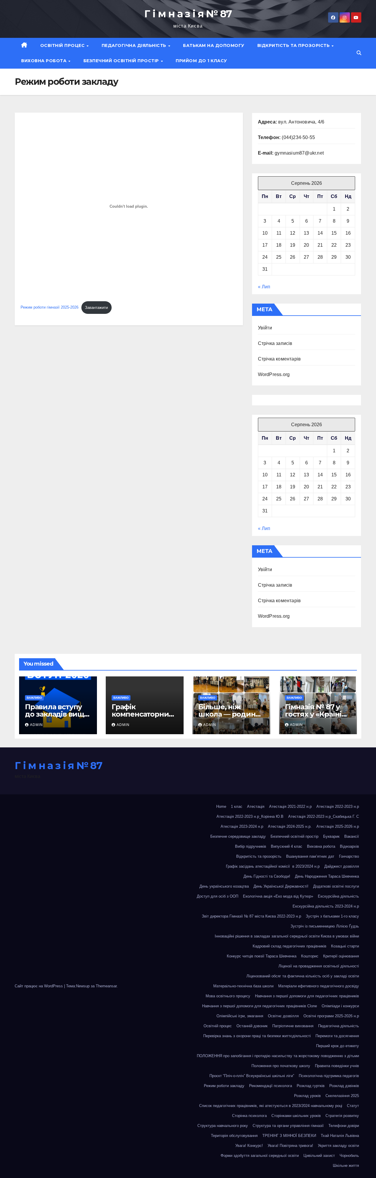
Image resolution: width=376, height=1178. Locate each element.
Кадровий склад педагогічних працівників (289, 946)
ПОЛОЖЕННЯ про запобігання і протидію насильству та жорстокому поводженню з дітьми (278, 1056)
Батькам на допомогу (213, 45)
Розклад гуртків (311, 1086)
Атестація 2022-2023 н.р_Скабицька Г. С (323, 816)
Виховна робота (44, 60)
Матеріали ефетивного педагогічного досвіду (318, 986)
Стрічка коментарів (279, 358)
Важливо (34, 697)
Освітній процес (63, 45)
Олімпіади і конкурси (340, 1006)
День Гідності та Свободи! (267, 876)
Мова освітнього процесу (228, 996)
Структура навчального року (222, 1125)
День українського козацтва (224, 886)
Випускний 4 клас (286, 846)
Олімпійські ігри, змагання (239, 1016)
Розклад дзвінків (344, 1086)
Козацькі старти (345, 946)
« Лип (264, 286)
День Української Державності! (281, 886)
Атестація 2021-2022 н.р (290, 806)
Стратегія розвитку (342, 1115)
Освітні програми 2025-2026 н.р (331, 1016)
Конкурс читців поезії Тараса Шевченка (261, 956)
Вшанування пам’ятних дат (310, 856)
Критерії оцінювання (341, 956)
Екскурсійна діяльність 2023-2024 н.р (326, 906)
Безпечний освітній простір (121, 60)
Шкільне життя (346, 1165)
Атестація (255, 806)
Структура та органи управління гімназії (288, 1125)
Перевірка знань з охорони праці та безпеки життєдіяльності (257, 1036)
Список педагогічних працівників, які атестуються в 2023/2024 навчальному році (270, 1105)
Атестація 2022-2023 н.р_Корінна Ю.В (249, 816)
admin (36, 725)
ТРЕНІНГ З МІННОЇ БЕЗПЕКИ (289, 1135)
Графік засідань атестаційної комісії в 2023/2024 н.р (273, 866)
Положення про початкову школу (280, 1066)
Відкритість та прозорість (294, 45)
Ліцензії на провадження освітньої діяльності (318, 966)
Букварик (331, 836)
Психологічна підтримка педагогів (329, 1076)
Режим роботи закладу (224, 1086)
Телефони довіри (343, 1125)
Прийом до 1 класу (201, 60)
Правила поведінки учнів (337, 1066)
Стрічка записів (275, 343)
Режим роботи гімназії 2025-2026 (49, 307)
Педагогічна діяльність (135, 45)
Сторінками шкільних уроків (296, 1115)
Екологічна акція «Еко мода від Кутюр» (278, 896)
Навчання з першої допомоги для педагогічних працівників (307, 996)
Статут (353, 1105)
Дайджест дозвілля (341, 866)
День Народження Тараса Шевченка (327, 876)
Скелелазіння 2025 (342, 1096)
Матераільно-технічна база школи (243, 986)
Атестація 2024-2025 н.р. (290, 826)
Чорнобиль (349, 1155)
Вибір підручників (250, 846)
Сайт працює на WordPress (39, 986)
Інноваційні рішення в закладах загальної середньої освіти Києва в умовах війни (287, 936)
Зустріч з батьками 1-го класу (332, 916)
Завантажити (96, 307)
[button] (359, 52)
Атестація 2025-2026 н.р (337, 826)
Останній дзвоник (252, 1026)
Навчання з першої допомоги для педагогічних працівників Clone (259, 1006)
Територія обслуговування (234, 1135)
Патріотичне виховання (292, 1026)
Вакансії (351, 836)
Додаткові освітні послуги (336, 886)
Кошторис (309, 956)
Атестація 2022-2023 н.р (337, 806)
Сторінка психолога (249, 1115)
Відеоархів (349, 846)
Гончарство (349, 856)
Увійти (265, 327)
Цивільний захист (319, 1155)
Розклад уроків (307, 1096)
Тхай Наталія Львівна (340, 1135)
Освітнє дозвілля (283, 1016)
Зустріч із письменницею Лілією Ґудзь (325, 926)
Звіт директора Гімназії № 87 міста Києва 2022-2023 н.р (251, 916)
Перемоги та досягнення (337, 1036)
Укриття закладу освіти (338, 1145)
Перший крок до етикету (337, 1046)
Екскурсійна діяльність (338, 896)
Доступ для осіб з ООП (217, 896)
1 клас (236, 806)
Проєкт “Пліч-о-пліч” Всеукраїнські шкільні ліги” (251, 1076)
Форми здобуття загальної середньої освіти (260, 1155)
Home (221, 806)
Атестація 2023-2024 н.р (242, 826)
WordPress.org (274, 374)
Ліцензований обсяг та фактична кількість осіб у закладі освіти (302, 976)
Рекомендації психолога (270, 1086)
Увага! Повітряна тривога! (290, 1145)
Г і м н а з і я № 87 (187, 14)
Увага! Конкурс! (249, 1145)
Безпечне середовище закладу (238, 836)
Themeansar (106, 986)
